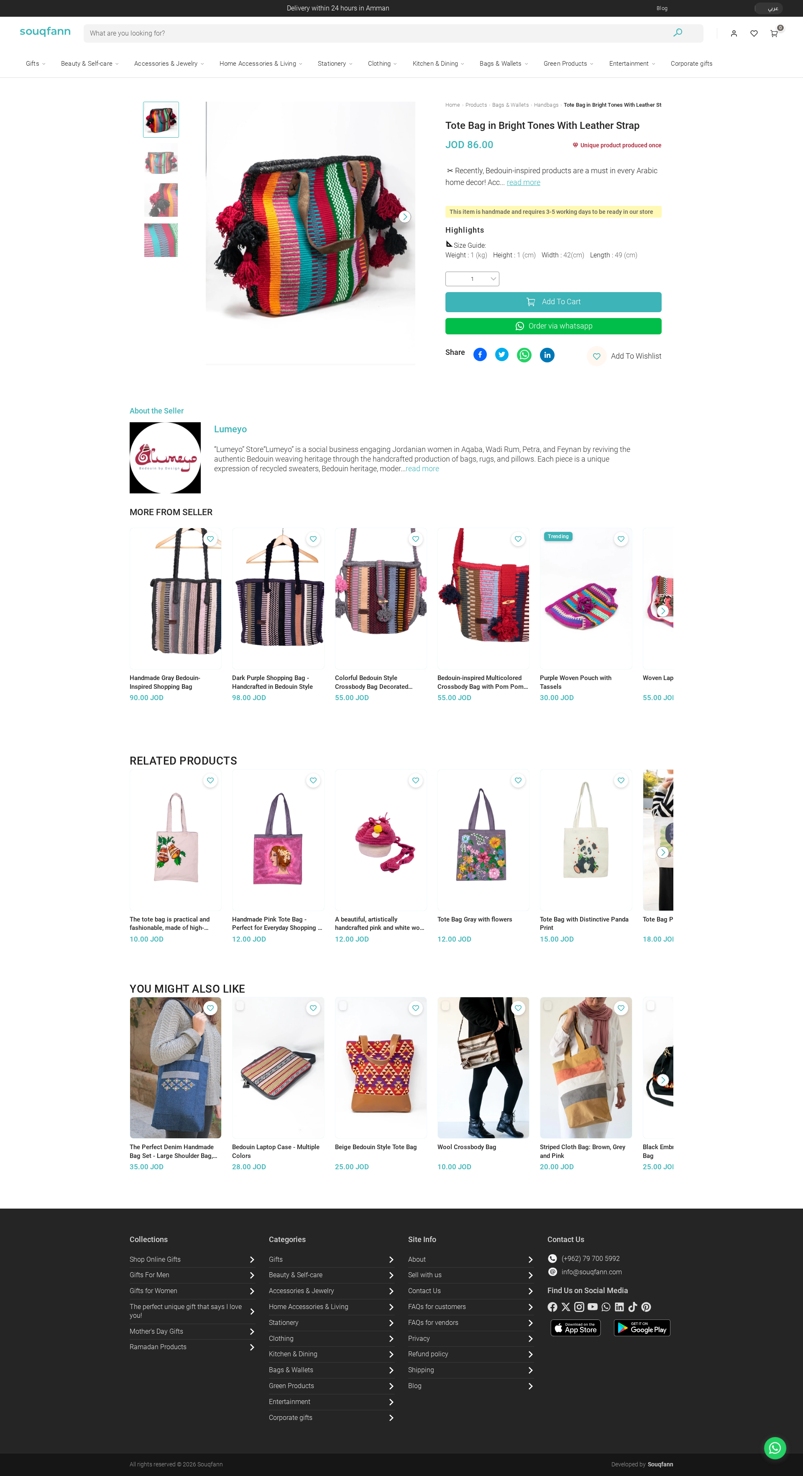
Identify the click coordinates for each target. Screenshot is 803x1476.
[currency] (759, 8)
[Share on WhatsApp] (524, 355)
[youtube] (593, 1308)
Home (452, 105)
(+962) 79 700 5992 (591, 1259)
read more (523, 182)
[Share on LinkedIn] (547, 355)
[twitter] (566, 1308)
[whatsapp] (606, 1308)
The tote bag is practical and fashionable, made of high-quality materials (170, 924)
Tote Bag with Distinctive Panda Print (584, 924)
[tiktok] (633, 1308)
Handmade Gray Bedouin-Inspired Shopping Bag (165, 682)
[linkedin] (619, 1308)
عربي (773, 8)
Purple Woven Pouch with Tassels (575, 682)
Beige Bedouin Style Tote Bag (376, 1147)
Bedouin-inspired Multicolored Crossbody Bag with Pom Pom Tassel (480, 682)
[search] (678, 34)
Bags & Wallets (510, 105)
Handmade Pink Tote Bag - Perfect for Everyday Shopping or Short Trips (278, 924)
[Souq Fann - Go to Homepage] (45, 33)
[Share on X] (502, 354)
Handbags (546, 105)
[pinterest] (646, 1308)
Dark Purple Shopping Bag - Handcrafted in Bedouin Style (272, 682)
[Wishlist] (754, 33)
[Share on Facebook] (480, 354)
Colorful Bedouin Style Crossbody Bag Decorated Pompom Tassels (371, 682)
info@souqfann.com (592, 1272)
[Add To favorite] (210, 539)
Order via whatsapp (561, 326)
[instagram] (579, 1308)
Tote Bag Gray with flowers (474, 919)
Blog (662, 8)
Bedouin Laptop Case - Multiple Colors (276, 1151)
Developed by (642, 1464)
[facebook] (552, 1308)
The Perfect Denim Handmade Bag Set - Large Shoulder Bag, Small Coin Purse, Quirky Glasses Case (172, 1151)
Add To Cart (561, 302)
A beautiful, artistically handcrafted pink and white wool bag (380, 924)
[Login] (734, 33)
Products (476, 105)
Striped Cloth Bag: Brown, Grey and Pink (582, 1151)
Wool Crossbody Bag (466, 1147)
